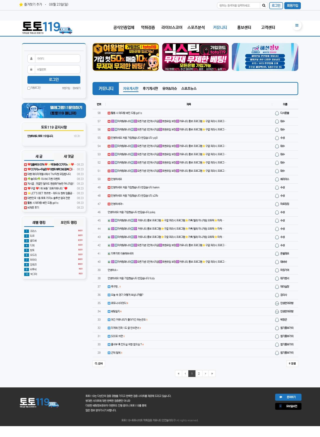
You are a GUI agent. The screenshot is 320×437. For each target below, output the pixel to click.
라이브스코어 (172, 27)
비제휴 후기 (33, 207)
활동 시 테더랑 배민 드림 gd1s (126, 113)
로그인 (276, 5)
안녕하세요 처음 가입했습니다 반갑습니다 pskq (131, 212)
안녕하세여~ (117, 204)
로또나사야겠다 (119, 303)
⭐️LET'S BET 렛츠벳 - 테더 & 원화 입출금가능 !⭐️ (54, 193)
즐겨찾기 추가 (33, 4)
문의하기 (289, 397)
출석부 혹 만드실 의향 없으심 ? (126, 344)
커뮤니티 (220, 27)
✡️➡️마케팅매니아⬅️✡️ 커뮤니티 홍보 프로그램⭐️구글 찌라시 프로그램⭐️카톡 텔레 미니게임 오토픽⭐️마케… (167, 220)
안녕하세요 (116, 179)
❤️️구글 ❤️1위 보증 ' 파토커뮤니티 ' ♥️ (47, 188)
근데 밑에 (116, 352)
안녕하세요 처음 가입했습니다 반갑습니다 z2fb (134, 195)
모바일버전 (289, 406)
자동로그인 (35, 87)
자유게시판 (130, 88)
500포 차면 (117, 336)
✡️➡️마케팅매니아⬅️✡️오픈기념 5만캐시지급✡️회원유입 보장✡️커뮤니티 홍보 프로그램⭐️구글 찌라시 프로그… (168, 121)
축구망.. (115, 286)
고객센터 (268, 27)
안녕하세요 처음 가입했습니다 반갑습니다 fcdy (131, 278)
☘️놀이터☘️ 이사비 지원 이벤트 (43, 178)
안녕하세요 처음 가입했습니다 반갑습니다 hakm (135, 187)
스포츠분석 (196, 27)
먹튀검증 (148, 27)
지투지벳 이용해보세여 (121, 253)
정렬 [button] (293, 363)
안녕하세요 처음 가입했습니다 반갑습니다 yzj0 (134, 137)
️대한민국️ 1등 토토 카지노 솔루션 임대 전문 (48, 198)
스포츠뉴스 (189, 88)
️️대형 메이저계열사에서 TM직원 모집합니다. (49, 174)
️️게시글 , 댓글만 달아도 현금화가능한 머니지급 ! (50, 183)
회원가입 (292, 5)
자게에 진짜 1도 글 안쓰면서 (125, 327)
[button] (99, 363)
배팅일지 (115, 311)
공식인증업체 (123, 27)
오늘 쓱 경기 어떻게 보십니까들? (126, 294)
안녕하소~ (113, 270)
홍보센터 (244, 27)
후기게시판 (150, 88)
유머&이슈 (169, 88)
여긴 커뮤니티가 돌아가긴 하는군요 (128, 319)
